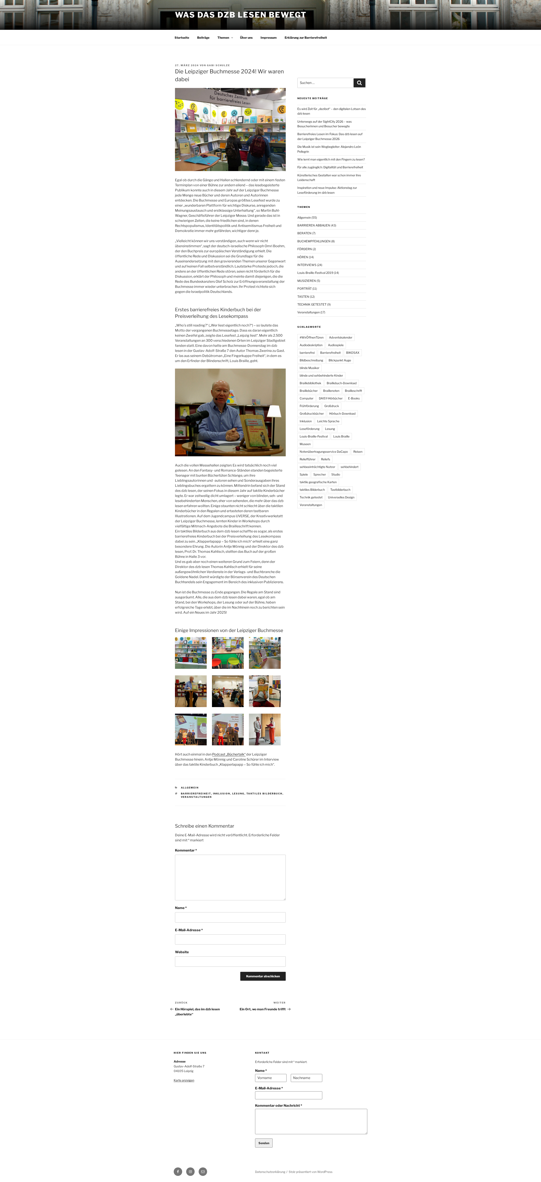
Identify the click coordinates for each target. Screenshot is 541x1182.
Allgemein (190, 787)
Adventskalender (340, 337)
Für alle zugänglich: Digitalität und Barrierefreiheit (330, 167)
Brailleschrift (353, 390)
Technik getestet (311, 497)
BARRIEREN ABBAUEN (313, 225)
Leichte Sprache (328, 421)
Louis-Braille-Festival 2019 (315, 272)
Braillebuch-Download (342, 383)
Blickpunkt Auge (340, 360)
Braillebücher (309, 390)
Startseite (182, 37)
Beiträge (203, 37)
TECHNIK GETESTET (312, 304)
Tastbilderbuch (340, 489)
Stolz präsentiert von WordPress (310, 1172)
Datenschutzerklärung (270, 1172)
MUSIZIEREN (306, 280)
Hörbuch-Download (342, 413)
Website (182, 952)
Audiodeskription (311, 345)
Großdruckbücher (312, 413)
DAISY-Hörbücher (331, 398)
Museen (305, 444)
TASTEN (303, 296)
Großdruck (331, 406)
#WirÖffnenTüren (312, 337)
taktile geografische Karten (318, 482)
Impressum (269, 37)
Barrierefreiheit (196, 793)
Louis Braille (341, 436)
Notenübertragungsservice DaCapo (324, 451)
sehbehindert (349, 467)
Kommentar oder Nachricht (278, 1106)
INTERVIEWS (306, 265)
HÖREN (302, 257)
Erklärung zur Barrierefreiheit (306, 37)
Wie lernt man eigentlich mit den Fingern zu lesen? (331, 159)
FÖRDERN (304, 249)
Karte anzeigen (184, 1080)
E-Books (354, 398)
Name (181, 908)
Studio (335, 474)
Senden (263, 1143)
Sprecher (319, 474)
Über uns (246, 37)
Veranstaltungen (196, 796)
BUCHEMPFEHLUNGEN (314, 241)
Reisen (357, 451)
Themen (223, 37)
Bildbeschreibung (311, 360)
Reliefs (325, 459)
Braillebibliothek (310, 383)
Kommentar (186, 850)
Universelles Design (341, 497)
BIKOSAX (352, 352)
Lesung (238, 793)
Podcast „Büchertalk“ (229, 754)
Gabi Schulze (218, 65)
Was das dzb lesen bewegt (241, 14)
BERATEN (304, 233)
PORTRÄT (304, 288)
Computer (306, 398)
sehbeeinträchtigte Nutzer (317, 467)
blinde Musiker (309, 368)
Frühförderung (309, 406)
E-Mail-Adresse (189, 930)
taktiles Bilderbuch (264, 793)
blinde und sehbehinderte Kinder (321, 375)
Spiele (304, 474)
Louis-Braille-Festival (314, 436)
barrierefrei (307, 352)
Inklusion (221, 793)
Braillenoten (331, 390)
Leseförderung (310, 429)
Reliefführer (308, 459)
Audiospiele (336, 345)
